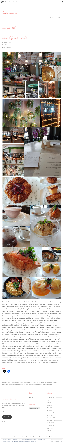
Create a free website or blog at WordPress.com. (26, 437)
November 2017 (51, 420)
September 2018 (51, 397)
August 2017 (50, 428)
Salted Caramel (9, 13)
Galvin (6, 384)
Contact (58, 17)
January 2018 (50, 415)
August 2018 (50, 400)
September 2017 (51, 425)
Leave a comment (6, 47)
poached (26, 384)
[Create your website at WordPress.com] (32, 2)
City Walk (46, 382)
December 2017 (51, 418)
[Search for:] (35, 397)
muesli (18, 384)
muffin (21, 384)
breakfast (29, 382)
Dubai (8, 382)
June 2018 (49, 405)
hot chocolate (12, 384)
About (52, 17)
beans (21, 382)
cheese (42, 382)
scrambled (49, 384)
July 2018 (49, 402)
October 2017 (50, 423)
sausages (43, 384)
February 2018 (50, 413)
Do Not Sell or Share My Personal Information (50, 437)
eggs (3, 384)
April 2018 (49, 410)
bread (25, 382)
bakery (18, 382)
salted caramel (36, 384)
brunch (34, 382)
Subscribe (7, 417)
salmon (31, 384)
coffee (50, 382)
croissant (55, 382)
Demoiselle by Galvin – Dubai (14, 37)
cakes (38, 382)
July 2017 (49, 430)
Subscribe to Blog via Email (8, 400)
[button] (22, 66)
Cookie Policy (33, 441)
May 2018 (49, 407)
